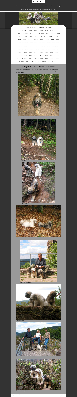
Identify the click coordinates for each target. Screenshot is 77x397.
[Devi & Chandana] (38, 221)
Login (63, 394)
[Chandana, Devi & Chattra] (38, 182)
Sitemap (19, 394)
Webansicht (62, 395)
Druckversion (16, 394)
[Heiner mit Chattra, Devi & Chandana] (38, 261)
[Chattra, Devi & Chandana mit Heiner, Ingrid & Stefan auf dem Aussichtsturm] (38, 339)
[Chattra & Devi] (38, 95)
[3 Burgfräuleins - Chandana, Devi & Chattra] (38, 374)
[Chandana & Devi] (38, 139)
